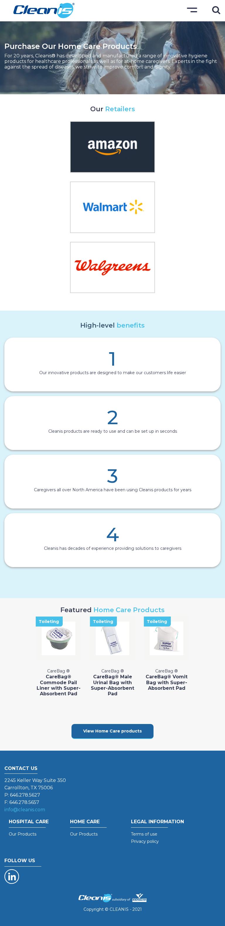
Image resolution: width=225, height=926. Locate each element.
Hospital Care (29, 821)
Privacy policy (145, 841)
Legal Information (157, 821)
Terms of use (144, 834)
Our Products (22, 834)
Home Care (85, 821)
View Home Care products (112, 731)
